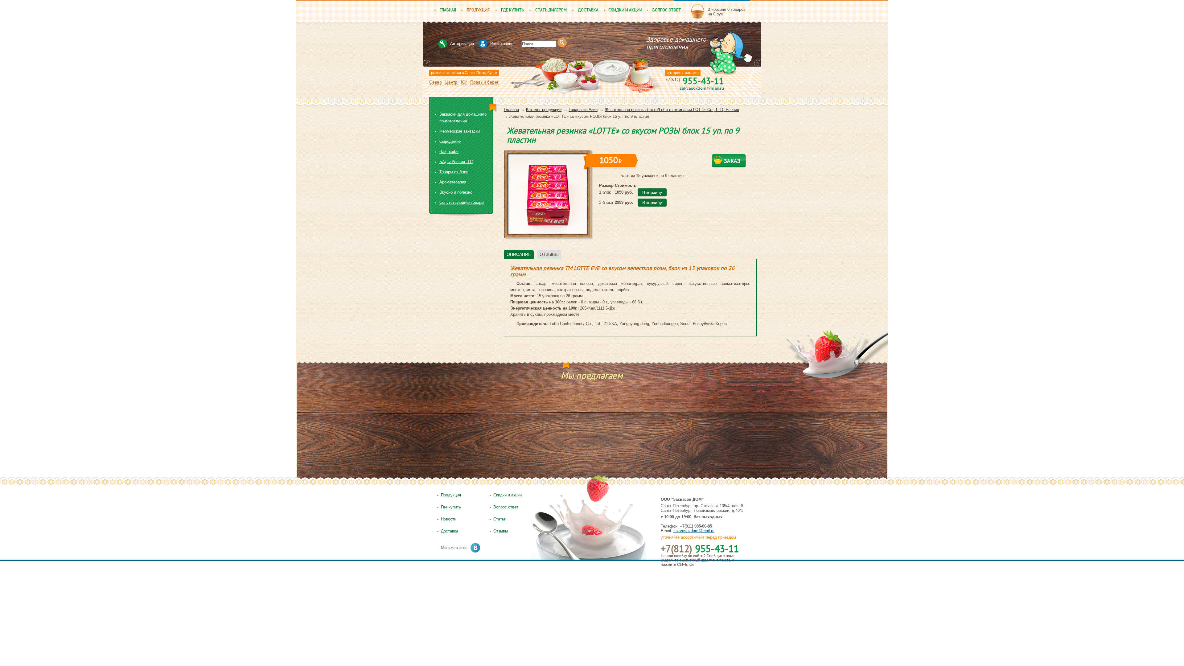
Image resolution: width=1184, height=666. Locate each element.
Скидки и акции (625, 10)
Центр (451, 82)
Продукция (478, 10)
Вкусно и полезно (455, 192)
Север (435, 82)
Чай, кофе (448, 151)
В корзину (652, 192)
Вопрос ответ (666, 10)
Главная (448, 10)
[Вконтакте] (475, 548)
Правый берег (484, 82)
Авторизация (462, 43)
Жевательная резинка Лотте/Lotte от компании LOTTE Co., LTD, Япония (672, 109)
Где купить (512, 10)
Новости (448, 519)
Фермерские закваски (459, 131)
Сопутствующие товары (461, 202)
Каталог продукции (543, 109)
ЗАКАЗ (732, 160)
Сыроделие (450, 141)
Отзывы (500, 531)
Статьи (499, 519)
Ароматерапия (452, 182)
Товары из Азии (583, 109)
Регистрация (501, 43)
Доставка (588, 10)
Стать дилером (551, 10)
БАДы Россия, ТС (456, 161)
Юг (464, 82)
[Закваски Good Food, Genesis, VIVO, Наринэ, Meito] (608, 38)
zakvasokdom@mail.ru (702, 88)
